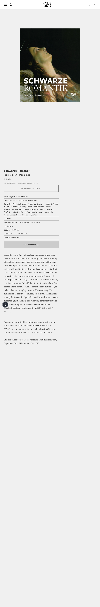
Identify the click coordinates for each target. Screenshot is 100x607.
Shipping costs (16, 183)
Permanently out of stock (31, 188)
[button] (5, 304)
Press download (29, 245)
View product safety (12, 237)
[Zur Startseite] (50, 5)
